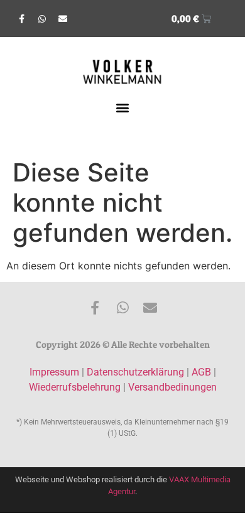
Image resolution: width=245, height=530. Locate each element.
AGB (201, 372)
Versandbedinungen (172, 387)
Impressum (54, 372)
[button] (122, 107)
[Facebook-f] (21, 19)
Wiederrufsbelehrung (75, 387)
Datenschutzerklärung (135, 372)
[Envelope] (63, 19)
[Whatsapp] (42, 19)
